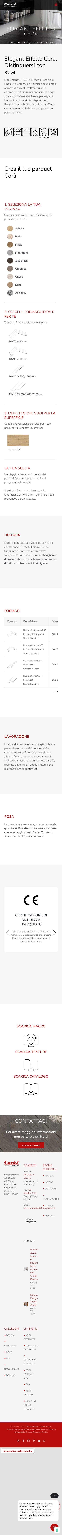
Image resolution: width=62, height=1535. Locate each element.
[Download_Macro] (31, 1035)
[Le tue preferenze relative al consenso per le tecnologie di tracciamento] (57, 1530)
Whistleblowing (13, 1429)
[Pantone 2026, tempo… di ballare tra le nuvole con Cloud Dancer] (26, 1269)
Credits (45, 1432)
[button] (54, 933)
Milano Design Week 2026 (34, 1300)
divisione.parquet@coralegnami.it (39, 1208)
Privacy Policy (32, 1426)
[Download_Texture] (31, 1061)
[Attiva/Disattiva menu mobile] (56, 4)
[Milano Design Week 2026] (26, 1304)
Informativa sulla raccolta (18, 1451)
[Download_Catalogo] (31, 1084)
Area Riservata (34, 1432)
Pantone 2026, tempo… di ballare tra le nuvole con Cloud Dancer (35, 1264)
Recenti (29, 1241)
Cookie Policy (45, 1426)
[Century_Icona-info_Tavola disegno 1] (31, 129)
